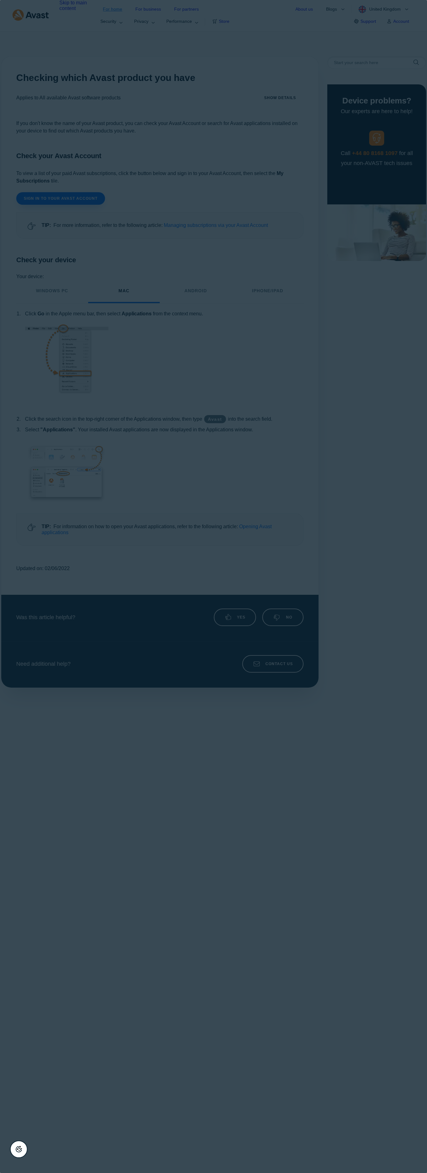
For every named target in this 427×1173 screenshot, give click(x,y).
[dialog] (213, 586)
